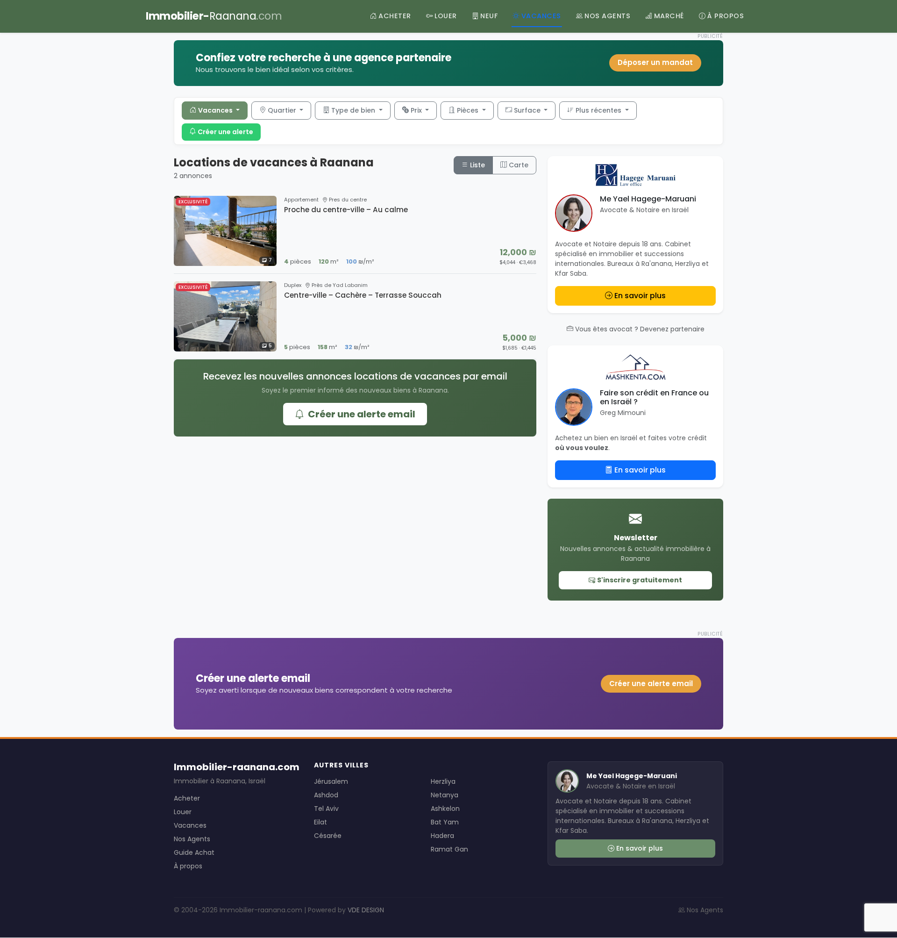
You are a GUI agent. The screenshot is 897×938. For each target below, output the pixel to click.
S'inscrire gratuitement (639, 580)
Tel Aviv (326, 808)
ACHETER (394, 16)
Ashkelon (445, 808)
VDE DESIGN (366, 910)
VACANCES (541, 16)
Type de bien (354, 110)
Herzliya (443, 781)
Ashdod (326, 795)
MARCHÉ (669, 16)
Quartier (283, 110)
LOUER (445, 16)
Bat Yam (445, 822)
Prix (417, 110)
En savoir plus (640, 295)
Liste (476, 165)
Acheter (187, 798)
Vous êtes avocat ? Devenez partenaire (640, 329)
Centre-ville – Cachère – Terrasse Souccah (362, 295)
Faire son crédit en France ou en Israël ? (654, 397)
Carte (517, 165)
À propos (188, 866)
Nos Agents (192, 839)
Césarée (328, 835)
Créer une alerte (225, 131)
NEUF (489, 16)
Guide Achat (194, 852)
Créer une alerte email (361, 414)
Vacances (216, 110)
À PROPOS (725, 16)
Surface (528, 110)
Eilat (320, 822)
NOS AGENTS (607, 16)
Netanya (444, 795)
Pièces (468, 110)
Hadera (442, 835)
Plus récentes (599, 110)
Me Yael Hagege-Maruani (648, 198)
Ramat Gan (449, 849)
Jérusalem (331, 781)
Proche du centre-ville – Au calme (346, 210)
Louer (183, 811)
